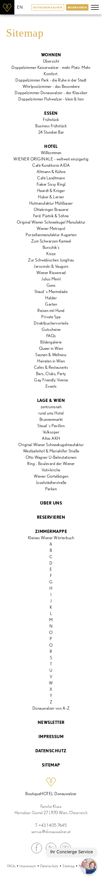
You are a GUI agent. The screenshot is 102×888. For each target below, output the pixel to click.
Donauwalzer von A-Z (51, 708)
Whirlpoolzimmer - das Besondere (51, 86)
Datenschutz (51, 750)
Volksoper (51, 432)
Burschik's (51, 247)
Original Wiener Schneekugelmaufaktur (51, 444)
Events (51, 386)
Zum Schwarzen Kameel (51, 241)
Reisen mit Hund (51, 310)
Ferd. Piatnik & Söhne (51, 215)
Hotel (51, 146)
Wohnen (51, 54)
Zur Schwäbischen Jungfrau (51, 260)
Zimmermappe (51, 531)
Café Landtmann (51, 177)
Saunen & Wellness (51, 354)
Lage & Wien (51, 400)
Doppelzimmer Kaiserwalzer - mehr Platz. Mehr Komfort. (51, 70)
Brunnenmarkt (51, 419)
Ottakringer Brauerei (51, 209)
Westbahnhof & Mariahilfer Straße (51, 450)
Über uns (51, 503)
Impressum (51, 736)
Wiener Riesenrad (51, 272)
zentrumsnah (51, 406)
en (20, 7)
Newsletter (51, 722)
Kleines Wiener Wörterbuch (51, 537)
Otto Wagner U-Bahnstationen (51, 457)
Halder (51, 297)
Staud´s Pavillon (51, 425)
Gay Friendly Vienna (51, 379)
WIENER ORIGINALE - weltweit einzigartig (51, 159)
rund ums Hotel (51, 413)
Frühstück (51, 119)
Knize (51, 253)
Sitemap (51, 765)
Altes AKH (51, 438)
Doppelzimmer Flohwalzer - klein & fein (51, 99)
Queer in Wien (51, 348)
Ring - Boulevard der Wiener (51, 463)
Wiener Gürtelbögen (51, 476)
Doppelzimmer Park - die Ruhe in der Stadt (51, 80)
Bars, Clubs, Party (51, 373)
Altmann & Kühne (51, 171)
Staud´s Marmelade (51, 291)
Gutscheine (51, 329)
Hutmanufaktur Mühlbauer (51, 203)
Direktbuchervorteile (51, 323)
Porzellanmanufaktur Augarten (51, 234)
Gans (51, 285)
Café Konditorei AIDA (51, 165)
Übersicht (51, 61)
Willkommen (51, 152)
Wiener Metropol (51, 228)
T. (51, 825)
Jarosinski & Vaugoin (51, 266)
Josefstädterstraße (51, 482)
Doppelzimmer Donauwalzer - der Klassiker (51, 92)
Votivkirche (51, 469)
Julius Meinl (51, 278)
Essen (51, 113)
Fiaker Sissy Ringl (51, 184)
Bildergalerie (51, 342)
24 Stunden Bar (51, 132)
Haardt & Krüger (51, 190)
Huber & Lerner (51, 196)
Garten (51, 304)
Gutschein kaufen (47, 7)
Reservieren (77, 7)
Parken (51, 488)
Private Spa (51, 316)
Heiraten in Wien (51, 361)
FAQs (51, 335)
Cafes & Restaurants (51, 367)
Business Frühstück (51, 125)
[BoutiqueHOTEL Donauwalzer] (7, 7)
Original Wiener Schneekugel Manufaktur (51, 222)
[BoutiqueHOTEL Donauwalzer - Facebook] (36, 851)
